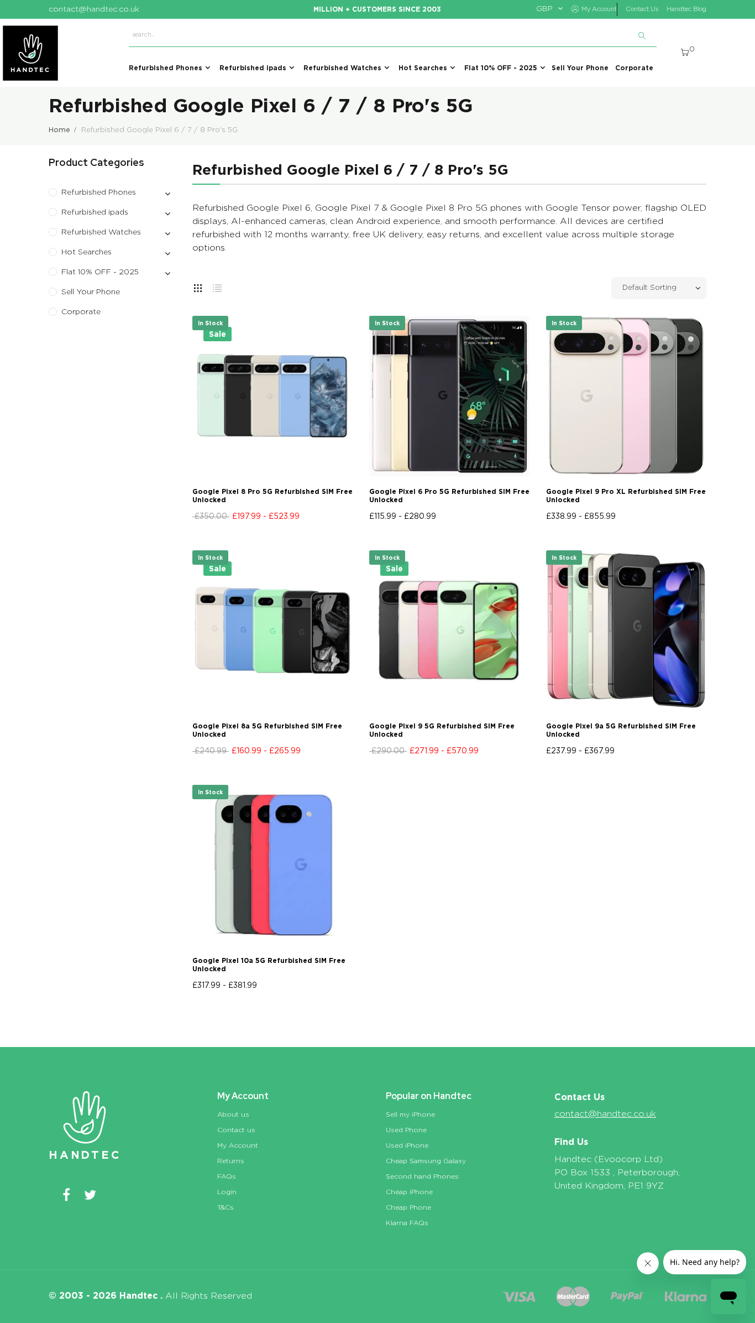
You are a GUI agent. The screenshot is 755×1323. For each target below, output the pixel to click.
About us (233, 1114)
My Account (237, 1145)
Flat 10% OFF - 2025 (100, 272)
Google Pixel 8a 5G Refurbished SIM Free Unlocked (267, 730)
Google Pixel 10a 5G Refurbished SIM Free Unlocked (268, 964)
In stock (210, 323)
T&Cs (225, 1207)
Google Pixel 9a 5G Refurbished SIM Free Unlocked (621, 730)
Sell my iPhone (410, 1114)
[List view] (217, 285)
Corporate (81, 312)
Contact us (236, 1130)
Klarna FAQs (407, 1223)
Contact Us (642, 9)
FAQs (226, 1176)
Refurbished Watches (101, 232)
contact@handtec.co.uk (605, 1114)
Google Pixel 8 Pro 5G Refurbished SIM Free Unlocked (272, 495)
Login (227, 1192)
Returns (230, 1161)
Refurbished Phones (98, 192)
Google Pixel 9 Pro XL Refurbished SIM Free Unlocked (626, 495)
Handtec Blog (686, 9)
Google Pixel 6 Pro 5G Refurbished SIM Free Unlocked (449, 495)
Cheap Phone (408, 1207)
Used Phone (406, 1130)
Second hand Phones (422, 1176)
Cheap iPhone (409, 1192)
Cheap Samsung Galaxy (426, 1161)
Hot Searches (86, 252)
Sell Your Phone (90, 292)
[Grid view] (197, 285)
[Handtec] (30, 53)
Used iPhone (407, 1145)
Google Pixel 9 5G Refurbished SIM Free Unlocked (442, 730)
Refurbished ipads (94, 212)
